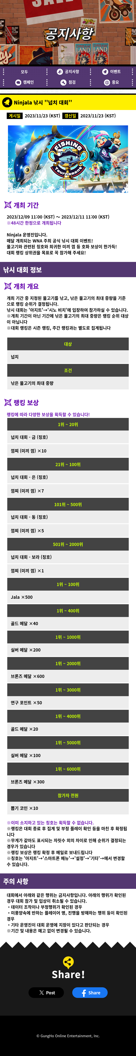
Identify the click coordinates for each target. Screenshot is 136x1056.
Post (50, 992)
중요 (115, 82)
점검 (72, 82)
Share (94, 992)
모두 (24, 71)
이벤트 (115, 71)
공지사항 (72, 71)
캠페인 (28, 82)
